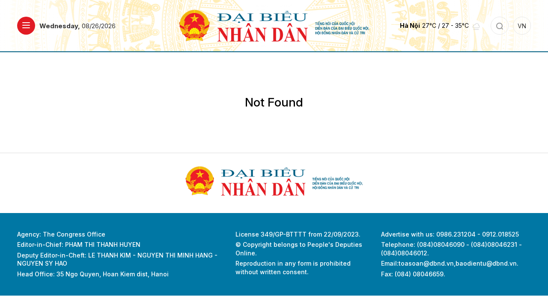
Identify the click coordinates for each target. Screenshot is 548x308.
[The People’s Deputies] (274, 25)
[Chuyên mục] (26, 26)
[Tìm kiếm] (500, 26)
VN (522, 26)
